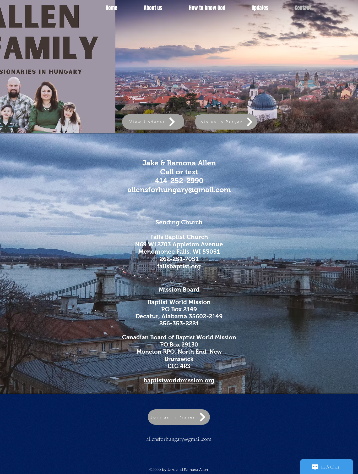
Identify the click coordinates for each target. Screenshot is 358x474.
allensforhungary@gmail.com (178, 439)
